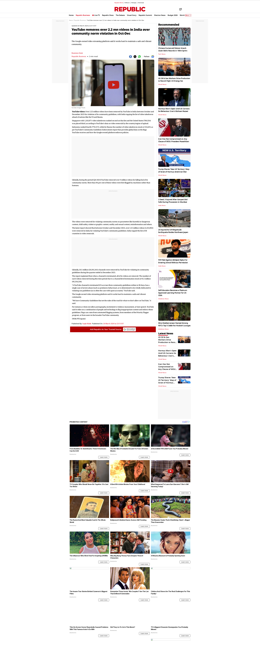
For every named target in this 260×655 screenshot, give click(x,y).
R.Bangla (133, 3)
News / (71, 20)
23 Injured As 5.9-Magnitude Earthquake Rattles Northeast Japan (173, 231)
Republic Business (79, 56)
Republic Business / (80, 20)
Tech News (161, 54)
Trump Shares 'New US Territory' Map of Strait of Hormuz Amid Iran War (173, 170)
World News (162, 84)
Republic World (118, 3)
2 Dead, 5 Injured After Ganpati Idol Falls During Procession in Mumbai (172, 200)
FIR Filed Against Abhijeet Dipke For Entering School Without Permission (173, 261)
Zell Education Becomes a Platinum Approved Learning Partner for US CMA (172, 293)
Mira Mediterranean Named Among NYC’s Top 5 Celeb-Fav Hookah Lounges (174, 324)
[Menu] (179, 9)
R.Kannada (141, 3)
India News (162, 205)
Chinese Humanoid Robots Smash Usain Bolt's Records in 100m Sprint (172, 49)
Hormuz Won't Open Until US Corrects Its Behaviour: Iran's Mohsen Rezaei (174, 110)
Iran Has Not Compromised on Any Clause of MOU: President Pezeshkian (173, 140)
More (187, 15)
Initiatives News (163, 299)
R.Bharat (127, 3)
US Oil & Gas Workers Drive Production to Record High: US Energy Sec (174, 79)
